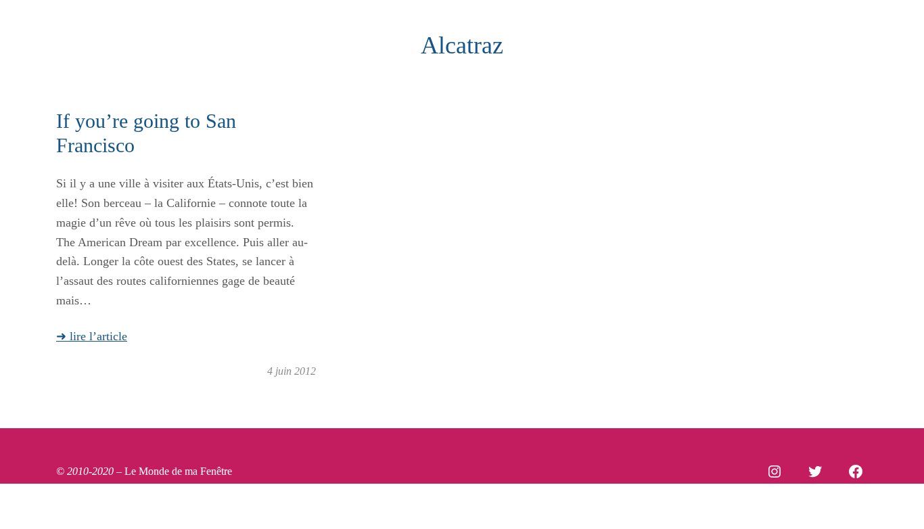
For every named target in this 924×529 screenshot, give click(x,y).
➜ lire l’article (91, 336)
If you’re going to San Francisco (146, 133)
